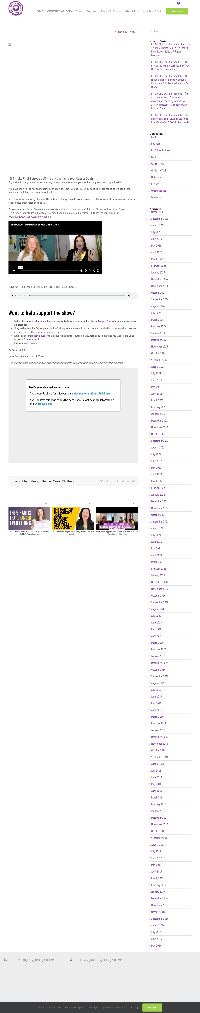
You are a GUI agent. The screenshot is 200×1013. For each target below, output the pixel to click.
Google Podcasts (107, 321)
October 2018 (158, 750)
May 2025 (156, 245)
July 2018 (156, 770)
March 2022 (157, 481)
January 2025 (158, 272)
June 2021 (156, 542)
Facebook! (34, 343)
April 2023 (156, 394)
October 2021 (158, 515)
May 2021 (156, 548)
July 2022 (156, 454)
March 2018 (157, 797)
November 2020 (159, 589)
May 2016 (156, 945)
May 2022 (156, 468)
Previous (122, 32)
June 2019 (156, 696)
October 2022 (158, 434)
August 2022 (158, 447)
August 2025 (158, 225)
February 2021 (158, 569)
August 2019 (158, 683)
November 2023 (159, 346)
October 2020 (158, 595)
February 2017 (158, 885)
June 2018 (156, 777)
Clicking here (63, 328)
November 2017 (159, 824)
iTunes (38, 321)
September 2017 (160, 838)
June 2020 (156, 622)
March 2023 (157, 400)
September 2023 (160, 360)
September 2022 (160, 441)
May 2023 (156, 387)
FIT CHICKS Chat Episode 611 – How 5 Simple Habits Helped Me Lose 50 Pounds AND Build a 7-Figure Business (170, 49)
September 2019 (160, 676)
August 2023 (158, 367)
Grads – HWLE (158, 170)
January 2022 (158, 494)
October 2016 (158, 912)
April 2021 (156, 555)
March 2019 (157, 717)
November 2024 (159, 286)
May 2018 (156, 784)
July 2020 (156, 616)
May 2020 (156, 629)
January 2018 (158, 811)
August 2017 (158, 844)
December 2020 (159, 582)
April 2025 (156, 252)
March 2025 (157, 259)
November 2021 (159, 508)
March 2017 (157, 878)
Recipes (155, 184)
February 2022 (158, 488)
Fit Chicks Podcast (160, 150)
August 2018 (158, 764)
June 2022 (156, 461)
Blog (153, 137)
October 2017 (158, 831)
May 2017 (156, 865)
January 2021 (158, 575)
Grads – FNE (157, 164)
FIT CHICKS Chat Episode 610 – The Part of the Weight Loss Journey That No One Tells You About (170, 65)
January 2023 (158, 414)
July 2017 (156, 851)
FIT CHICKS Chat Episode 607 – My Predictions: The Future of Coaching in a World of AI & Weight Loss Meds (170, 118)
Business (155, 143)
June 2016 (156, 939)
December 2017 (159, 818)
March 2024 (157, 319)
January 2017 (158, 892)
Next (132, 32)
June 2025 (156, 239)
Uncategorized (158, 191)
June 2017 (156, 858)
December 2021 (159, 501)
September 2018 (160, 757)
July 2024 (156, 313)
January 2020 (158, 656)
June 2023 (156, 380)
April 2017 (156, 871)
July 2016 (156, 932)
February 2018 (158, 804)
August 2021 (158, 528)
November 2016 (159, 905)
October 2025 (158, 212)
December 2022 (159, 420)
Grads (154, 157)
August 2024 (158, 306)
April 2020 (156, 636)
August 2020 (158, 609)
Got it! (152, 1007)
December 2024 (159, 279)
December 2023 (159, 340)
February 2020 (158, 649)
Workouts (156, 197)
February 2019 (158, 723)
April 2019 (156, 710)
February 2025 (158, 266)
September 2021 (160, 521)
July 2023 (156, 373)
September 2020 (160, 602)
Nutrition (156, 177)
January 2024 (158, 333)
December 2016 (159, 898)
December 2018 (159, 737)
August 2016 (158, 925)
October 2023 (158, 353)
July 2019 (156, 690)
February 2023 (158, 407)
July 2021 (156, 535)
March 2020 (157, 643)
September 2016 (160, 919)
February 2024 (158, 326)
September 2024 (160, 299)
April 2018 (156, 791)
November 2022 (159, 427)
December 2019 (159, 663)
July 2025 (156, 232)
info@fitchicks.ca (36, 336)
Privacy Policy (133, 1007)
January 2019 (158, 730)
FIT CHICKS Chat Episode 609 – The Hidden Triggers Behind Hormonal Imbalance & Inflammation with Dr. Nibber (170, 81)
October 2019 (158, 669)
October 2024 (158, 293)
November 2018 (159, 744)
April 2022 (156, 474)
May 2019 (156, 703)
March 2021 (157, 562)
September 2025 (160, 219)
